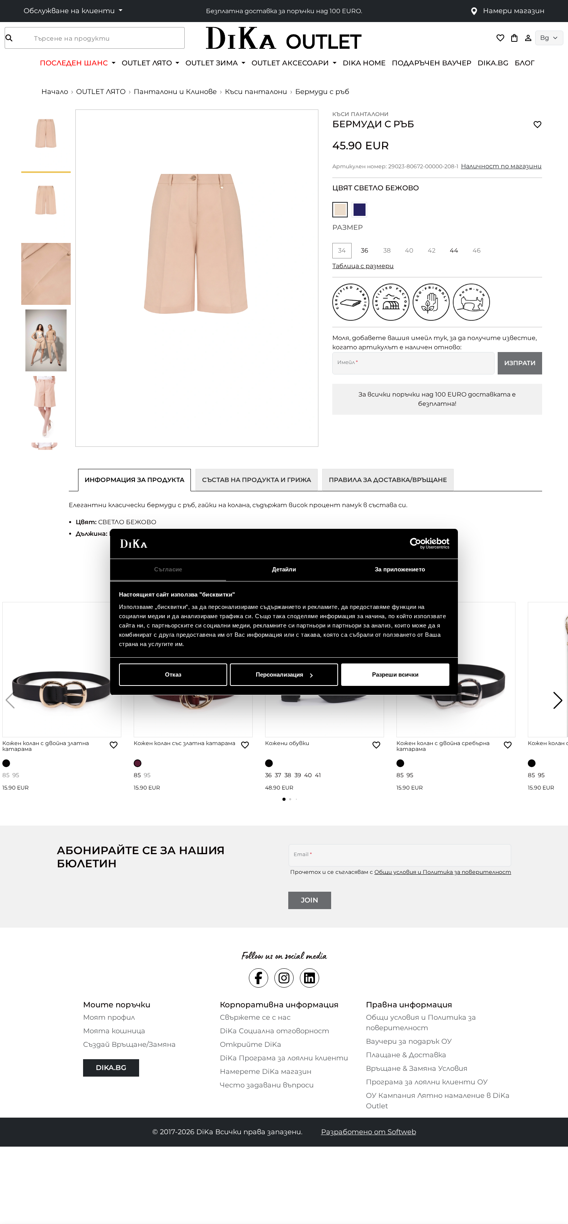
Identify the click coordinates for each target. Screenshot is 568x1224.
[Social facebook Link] (258, 978)
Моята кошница (114, 1031)
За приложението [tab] (400, 569)
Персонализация (279, 674)
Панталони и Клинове (175, 91)
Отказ (173, 674)
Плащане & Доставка (406, 1055)
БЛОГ (524, 63)
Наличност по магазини (501, 166)
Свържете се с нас (255, 1017)
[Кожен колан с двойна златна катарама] (61, 669)
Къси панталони (256, 91)
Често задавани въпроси (267, 1085)
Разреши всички (395, 674)
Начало (54, 91)
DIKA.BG (493, 63)
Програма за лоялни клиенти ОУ (427, 1082)
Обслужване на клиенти (70, 11)
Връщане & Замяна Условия (417, 1068)
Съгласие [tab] (168, 569)
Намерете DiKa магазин (265, 1071)
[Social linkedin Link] (309, 978)
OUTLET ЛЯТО (101, 91)
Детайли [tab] (284, 569)
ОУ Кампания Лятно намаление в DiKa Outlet (438, 1100)
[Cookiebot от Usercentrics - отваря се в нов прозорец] (415, 544)
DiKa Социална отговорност (274, 1031)
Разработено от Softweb (368, 1132)
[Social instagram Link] (284, 978)
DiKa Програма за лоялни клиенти (284, 1058)
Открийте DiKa (250, 1044)
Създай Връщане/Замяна (129, 1044)
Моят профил (109, 1017)
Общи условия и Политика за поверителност (442, 871)
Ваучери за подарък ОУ (409, 1041)
